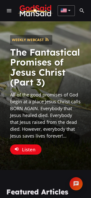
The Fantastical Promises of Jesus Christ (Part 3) (45, 67)
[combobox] (66, 10)
